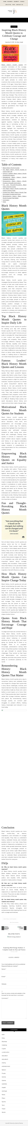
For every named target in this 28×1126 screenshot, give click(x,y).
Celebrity (16, 1)
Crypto (4, 1048)
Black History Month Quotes (11, 168)
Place (3, 1098)
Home (4, 1)
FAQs (4, 202)
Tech (13, 4)
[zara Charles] (22, 928)
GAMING (4, 1084)
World (22, 1)
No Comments (14, 922)
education (5, 1055)
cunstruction (5, 1052)
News (3, 1094)
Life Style (8, 4)
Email (4, 976)
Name (4, 969)
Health (4, 1087)
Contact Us (19, 4)
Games (4, 1077)
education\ (5, 1059)
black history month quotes (10, 918)
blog (3, 1038)
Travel (3, 1108)
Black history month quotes (12, 65)
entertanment (6, 1066)
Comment (5, 998)
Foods (3, 1073)
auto (3, 1034)
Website (4, 984)
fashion (4, 1070)
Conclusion (6, 200)
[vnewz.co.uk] (14, 11)
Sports (4, 1101)
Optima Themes (19, 1123)
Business (10, 1)
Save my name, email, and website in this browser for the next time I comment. (13, 994)
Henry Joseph (20, 42)
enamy (4, 1062)
